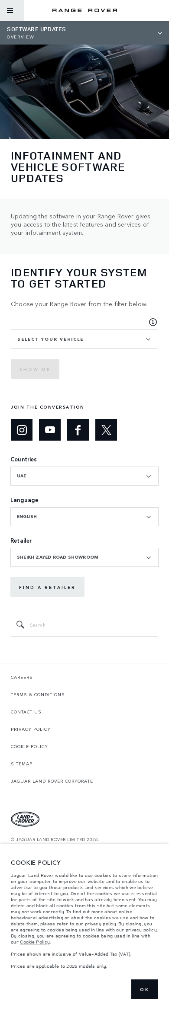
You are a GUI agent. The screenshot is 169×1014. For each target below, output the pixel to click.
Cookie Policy (35, 942)
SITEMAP (21, 764)
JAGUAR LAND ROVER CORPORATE (52, 781)
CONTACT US (26, 712)
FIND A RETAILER (47, 587)
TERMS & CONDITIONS (38, 694)
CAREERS (22, 677)
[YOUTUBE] (50, 430)
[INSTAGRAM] (21, 430)
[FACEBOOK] (78, 430)
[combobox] (84, 339)
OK (145, 989)
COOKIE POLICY (29, 746)
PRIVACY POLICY (31, 729)
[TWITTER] (106, 430)
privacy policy (141, 930)
